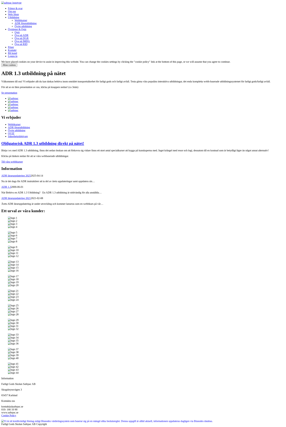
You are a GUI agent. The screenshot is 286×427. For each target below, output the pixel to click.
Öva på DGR (22, 38)
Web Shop (13, 14)
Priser (11, 47)
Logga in (12, 56)
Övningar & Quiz (17, 29)
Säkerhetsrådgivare (18, 136)
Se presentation (9, 92)
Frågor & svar (15, 8)
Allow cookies (9, 65)
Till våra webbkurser (12, 161)
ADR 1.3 (6, 186)
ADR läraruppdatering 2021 (16, 198)
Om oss (12, 11)
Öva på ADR (21, 35)
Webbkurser (21, 20)
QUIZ (11, 133)
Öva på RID (21, 44)
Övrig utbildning (23, 26)
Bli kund (12, 53)
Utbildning (13, 17)
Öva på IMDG (22, 41)
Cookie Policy (8, 415)
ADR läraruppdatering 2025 (16, 175)
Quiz (17, 32)
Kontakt (12, 50)
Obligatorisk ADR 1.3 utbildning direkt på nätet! (42, 143)
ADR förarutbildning (26, 23)
